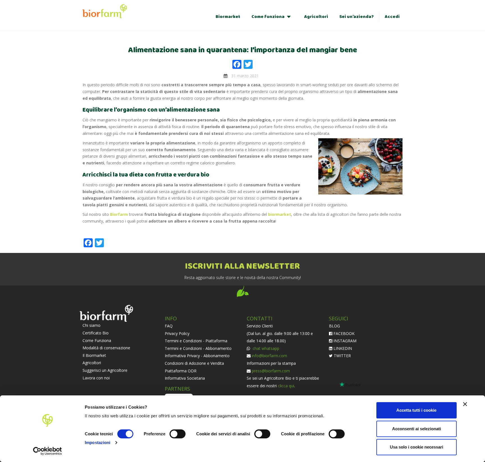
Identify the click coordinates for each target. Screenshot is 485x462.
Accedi (392, 17)
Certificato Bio (96, 333)
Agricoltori (316, 17)
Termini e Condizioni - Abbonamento (198, 348)
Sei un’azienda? (356, 17)
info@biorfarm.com (269, 355)
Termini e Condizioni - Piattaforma (196, 340)
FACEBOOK (343, 333)
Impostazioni (97, 442)
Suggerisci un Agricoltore (105, 370)
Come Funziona (97, 340)
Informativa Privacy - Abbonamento (197, 355)
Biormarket (228, 17)
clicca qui (286, 385)
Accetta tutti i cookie (416, 410)
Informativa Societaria (185, 378)
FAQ (169, 326)
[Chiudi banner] (465, 404)
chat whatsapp (265, 348)
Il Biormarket (94, 355)
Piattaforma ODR (180, 370)
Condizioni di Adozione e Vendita (194, 363)
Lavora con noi (96, 378)
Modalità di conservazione (106, 347)
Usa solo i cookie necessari (416, 447)
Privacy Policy (177, 333)
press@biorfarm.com (271, 370)
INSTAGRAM (344, 340)
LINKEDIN (342, 348)
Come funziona (268, 17)
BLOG (334, 326)
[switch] (178, 433)
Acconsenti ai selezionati (416, 428)
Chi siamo (91, 325)
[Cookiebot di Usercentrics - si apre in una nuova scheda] (47, 451)
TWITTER (342, 355)
